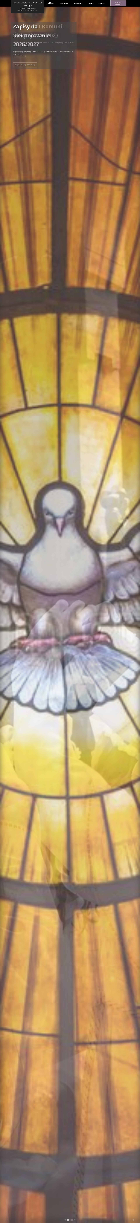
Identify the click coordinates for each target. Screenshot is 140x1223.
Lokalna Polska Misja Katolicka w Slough (27, 6)
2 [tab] (72, 1220)
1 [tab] (68, 1220)
